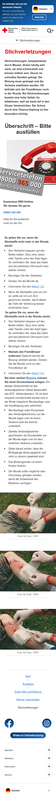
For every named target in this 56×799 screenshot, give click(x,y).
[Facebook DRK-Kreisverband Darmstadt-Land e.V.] (9, 723)
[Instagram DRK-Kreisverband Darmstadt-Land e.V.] (46, 723)
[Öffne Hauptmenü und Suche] (50, 30)
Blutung (31, 378)
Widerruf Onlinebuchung (28, 735)
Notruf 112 (38, 286)
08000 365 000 (12, 212)
